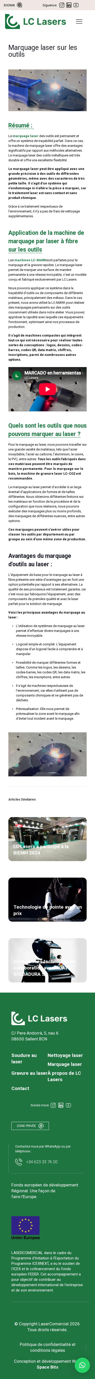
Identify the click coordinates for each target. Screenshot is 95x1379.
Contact (20, 1088)
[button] (82, 1365)
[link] (39, 1018)
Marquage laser (65, 1064)
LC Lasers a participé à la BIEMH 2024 (41, 850)
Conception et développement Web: (47, 1364)
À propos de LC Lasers (64, 1076)
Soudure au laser (24, 1058)
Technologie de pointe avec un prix (47, 910)
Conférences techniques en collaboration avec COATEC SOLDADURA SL (44, 968)
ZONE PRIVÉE (26, 1126)
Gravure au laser (29, 1073)
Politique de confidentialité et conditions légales (47, 1347)
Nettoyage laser (65, 1055)
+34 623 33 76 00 (42, 1161)
